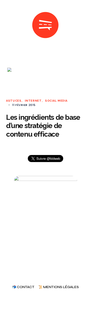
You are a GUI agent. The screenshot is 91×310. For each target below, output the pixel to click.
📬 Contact (23, 287)
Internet (33, 100)
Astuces (13, 100)
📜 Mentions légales (58, 287)
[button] (8, 25)
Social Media (56, 100)
